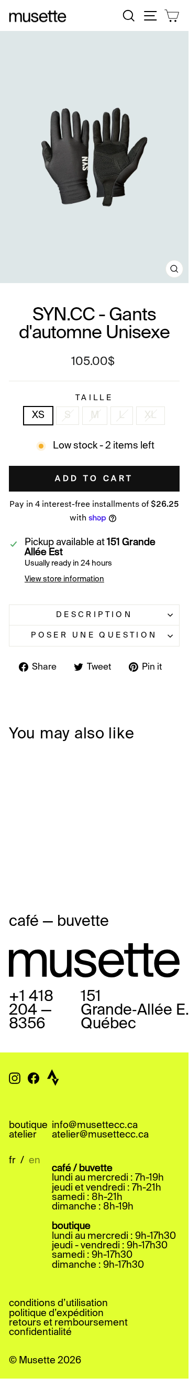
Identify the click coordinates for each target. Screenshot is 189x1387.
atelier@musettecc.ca (100, 1135)
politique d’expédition (56, 1313)
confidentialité (40, 1332)
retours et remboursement (68, 1323)
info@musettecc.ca (95, 1125)
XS (38, 415)
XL (150, 415)
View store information (64, 579)
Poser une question (94, 635)
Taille (94, 398)
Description (94, 615)
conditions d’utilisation (58, 1303)
